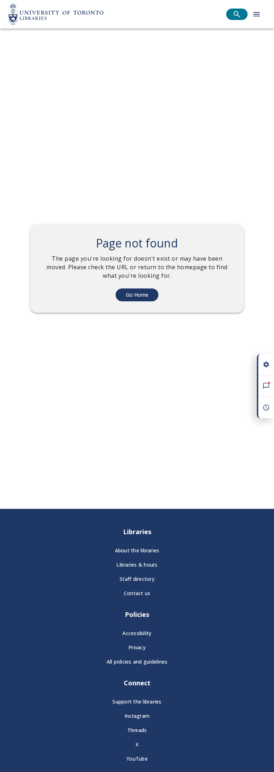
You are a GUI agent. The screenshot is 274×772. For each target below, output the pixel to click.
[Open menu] (256, 14)
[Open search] (237, 14)
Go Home (137, 294)
